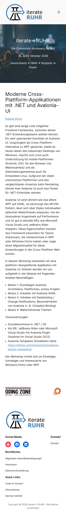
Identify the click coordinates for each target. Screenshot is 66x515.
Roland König (13, 118)
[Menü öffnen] (59, 12)
